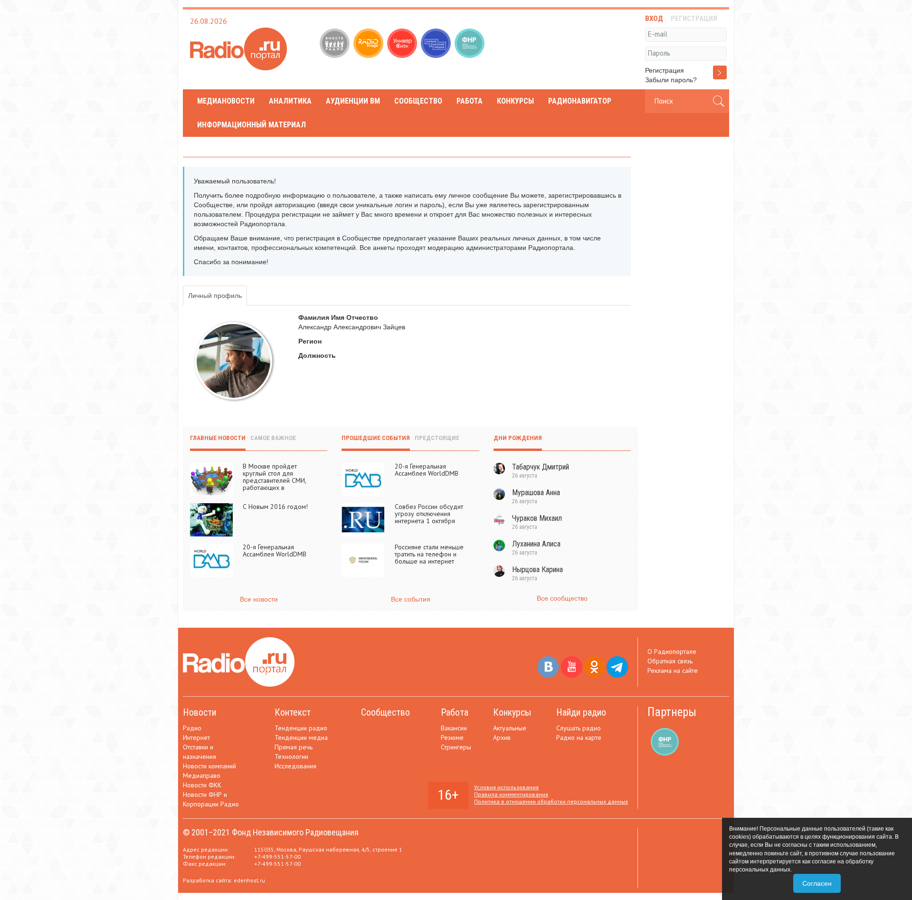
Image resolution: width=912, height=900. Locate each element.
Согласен (817, 883)
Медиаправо (201, 775)
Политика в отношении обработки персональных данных (551, 801)
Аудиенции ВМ (353, 100)
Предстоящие (437, 437)
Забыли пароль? (671, 80)
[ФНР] (470, 44)
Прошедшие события (376, 437)
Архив (502, 737)
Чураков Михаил (537, 518)
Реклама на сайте (672, 670)
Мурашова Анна (536, 492)
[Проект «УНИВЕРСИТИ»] (403, 44)
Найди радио (581, 712)
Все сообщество (562, 598)
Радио (192, 728)
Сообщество (418, 100)
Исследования (295, 766)
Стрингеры (456, 747)
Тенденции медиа (301, 737)
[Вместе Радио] (336, 44)
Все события (410, 599)
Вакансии (454, 728)
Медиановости (226, 100)
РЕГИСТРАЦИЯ (694, 18)
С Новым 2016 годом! (275, 506)
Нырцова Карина (537, 569)
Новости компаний (209, 766)
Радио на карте (578, 737)
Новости (199, 712)
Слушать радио (578, 728)
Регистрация (664, 70)
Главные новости (218, 437)
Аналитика (290, 100)
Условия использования (506, 787)
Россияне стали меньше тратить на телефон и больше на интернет (429, 554)
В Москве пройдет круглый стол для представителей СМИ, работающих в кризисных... (274, 480)
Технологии (291, 756)
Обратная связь (670, 661)
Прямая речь (294, 747)
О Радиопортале (671, 651)
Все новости (259, 599)
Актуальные (509, 728)
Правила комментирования (511, 794)
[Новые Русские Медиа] (437, 44)
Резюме (452, 737)
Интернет (196, 737)
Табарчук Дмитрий (540, 466)
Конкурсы (515, 100)
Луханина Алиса (536, 543)
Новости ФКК (202, 785)
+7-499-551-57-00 (277, 856)
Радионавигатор (579, 100)
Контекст (293, 712)
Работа (469, 100)
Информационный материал (251, 124)
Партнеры (671, 712)
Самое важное (273, 437)
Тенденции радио (301, 728)
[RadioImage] (369, 44)
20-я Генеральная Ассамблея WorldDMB (274, 550)
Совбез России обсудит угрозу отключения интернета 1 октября (429, 513)
